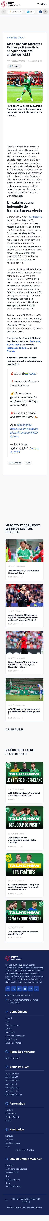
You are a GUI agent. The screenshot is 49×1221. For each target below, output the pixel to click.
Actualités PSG (12, 1073)
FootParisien (10, 1113)
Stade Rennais (15, 463)
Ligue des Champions (15, 1036)
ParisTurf (9, 1165)
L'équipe (9, 1139)
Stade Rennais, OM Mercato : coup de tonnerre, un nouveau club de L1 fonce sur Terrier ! (23, 617)
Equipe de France (13, 1043)
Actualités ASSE (12, 1080)
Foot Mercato (35, 217)
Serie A (8, 1028)
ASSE (28, 463)
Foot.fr (8, 1120)
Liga (7, 1021)
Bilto (7, 1176)
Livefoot (9, 1110)
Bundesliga (10, 1032)
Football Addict (12, 1117)
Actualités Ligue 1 (16, 37)
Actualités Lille (11, 1091)
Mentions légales (12, 1143)
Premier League (12, 1025)
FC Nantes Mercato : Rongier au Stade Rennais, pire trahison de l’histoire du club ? (23, 887)
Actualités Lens (12, 1087)
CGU (7, 1146)
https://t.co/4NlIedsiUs (24, 428)
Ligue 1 (8, 1018)
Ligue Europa (11, 1039)
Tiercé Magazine (12, 1179)
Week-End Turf (12, 1172)
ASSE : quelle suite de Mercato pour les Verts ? (23, 932)
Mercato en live (12, 1058)
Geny (7, 1183)
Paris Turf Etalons (13, 1186)
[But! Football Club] (10, 4)
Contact (9, 1136)
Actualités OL (11, 1084)
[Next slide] (45, 11)
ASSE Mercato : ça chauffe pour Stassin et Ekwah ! (23, 571)
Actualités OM (11, 1077)
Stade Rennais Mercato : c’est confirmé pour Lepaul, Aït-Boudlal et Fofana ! (22, 664)
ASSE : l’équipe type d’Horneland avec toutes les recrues (24, 794)
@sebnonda (24, 424)
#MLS (32, 373)
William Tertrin (18, 61)
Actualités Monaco (13, 1094)
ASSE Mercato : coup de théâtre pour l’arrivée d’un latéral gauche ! (24, 711)
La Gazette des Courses (16, 1169)
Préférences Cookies (24, 1150)
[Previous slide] (3, 11)
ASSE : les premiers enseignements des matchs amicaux (22, 840)
